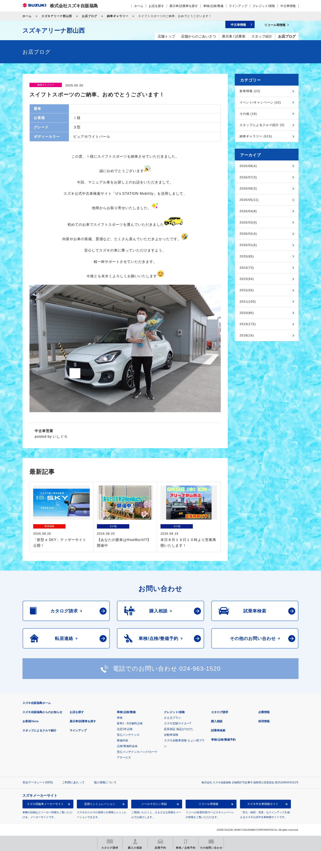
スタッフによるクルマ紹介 (39, 730)
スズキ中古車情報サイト (262, 804)
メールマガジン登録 (154, 804)
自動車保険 (171, 734)
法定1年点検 (125, 729)
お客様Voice (30, 721)
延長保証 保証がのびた (178, 729)
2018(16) (247, 335)
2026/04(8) (248, 211)
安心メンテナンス (128, 734)
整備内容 (122, 740)
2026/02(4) (248, 233)
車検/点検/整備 (213, 5)
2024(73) (247, 267)
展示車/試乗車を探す (183, 5)
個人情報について (105, 782)
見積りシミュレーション (99, 804)
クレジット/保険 (264, 5)
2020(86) (247, 313)
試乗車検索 (218, 730)
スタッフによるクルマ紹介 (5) (262, 125)
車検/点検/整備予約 (223, 739)
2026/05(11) (249, 200)
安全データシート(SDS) (37, 782)
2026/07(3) (248, 177)
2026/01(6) (248, 245)
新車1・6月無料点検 (130, 723)
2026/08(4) (248, 166)
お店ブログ (89, 16)
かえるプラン (172, 717)
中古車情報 (288, 5)
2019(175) (248, 324)
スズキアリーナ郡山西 (56, 16)
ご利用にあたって (73, 782)
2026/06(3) (248, 188)
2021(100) (248, 301)
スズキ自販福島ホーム (36, 703)
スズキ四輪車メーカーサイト (45, 804)
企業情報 (264, 712)
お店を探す (156, 5)
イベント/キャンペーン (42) (260, 102)
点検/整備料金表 (127, 746)
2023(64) (247, 279)
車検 (120, 717)
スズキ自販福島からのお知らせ (42, 712)
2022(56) (247, 290)
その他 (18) (248, 113)
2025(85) (247, 256)
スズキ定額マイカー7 (177, 723)
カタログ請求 (219, 712)
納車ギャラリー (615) (256, 136)
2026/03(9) (248, 222)
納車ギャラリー (117, 16)
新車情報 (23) (250, 91)
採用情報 (264, 721)
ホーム (138, 5)
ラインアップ (238, 5)
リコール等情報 (208, 804)
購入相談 (217, 721)
